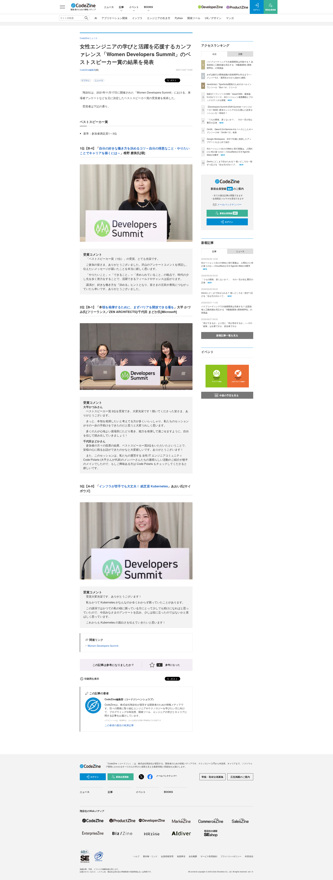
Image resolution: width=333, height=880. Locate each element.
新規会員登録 (228, 213)
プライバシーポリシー (231, 856)
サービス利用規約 (208, 856)
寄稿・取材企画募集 (212, 777)
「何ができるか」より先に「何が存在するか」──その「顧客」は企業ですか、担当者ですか (226, 324)
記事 (121, 7)
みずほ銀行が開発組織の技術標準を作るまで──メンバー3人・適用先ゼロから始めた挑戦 (229, 76)
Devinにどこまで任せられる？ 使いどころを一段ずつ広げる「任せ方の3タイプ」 (229, 163)
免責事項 (181, 856)
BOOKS (148, 7)
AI (96, 18)
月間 (240, 54)
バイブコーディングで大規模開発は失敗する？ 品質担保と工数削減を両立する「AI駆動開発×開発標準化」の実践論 (230, 64)
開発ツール (193, 18)
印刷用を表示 (91, 678)
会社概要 (193, 856)
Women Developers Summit (103, 645)
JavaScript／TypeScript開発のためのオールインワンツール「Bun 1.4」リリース (229, 86)
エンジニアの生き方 (158, 18)
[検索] (86, 18)
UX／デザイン (213, 18)
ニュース (109, 7)
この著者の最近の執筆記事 (119, 725)
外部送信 (249, 856)
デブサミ (86, 80)
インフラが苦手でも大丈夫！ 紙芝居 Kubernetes (133, 486)
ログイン (229, 221)
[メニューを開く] (62, 7)
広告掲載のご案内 (240, 777)
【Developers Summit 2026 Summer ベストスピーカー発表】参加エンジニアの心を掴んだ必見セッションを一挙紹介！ (230, 109)
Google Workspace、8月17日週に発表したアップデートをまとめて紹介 (229, 140)
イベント (134, 7)
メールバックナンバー (229, 204)
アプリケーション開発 (114, 18)
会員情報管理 (167, 856)
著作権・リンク (150, 856)
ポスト (173, 80)
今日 (214, 54)
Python (179, 18)
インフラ (137, 18)
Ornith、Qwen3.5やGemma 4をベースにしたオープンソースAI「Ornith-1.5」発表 (230, 131)
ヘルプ (136, 856)
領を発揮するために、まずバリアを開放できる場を (138, 307)
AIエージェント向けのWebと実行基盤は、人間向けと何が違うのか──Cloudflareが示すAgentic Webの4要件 (230, 151)
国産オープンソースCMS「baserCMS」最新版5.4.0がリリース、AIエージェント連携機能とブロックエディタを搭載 (230, 96)
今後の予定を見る (229, 395)
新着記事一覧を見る (227, 335)
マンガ (230, 18)
